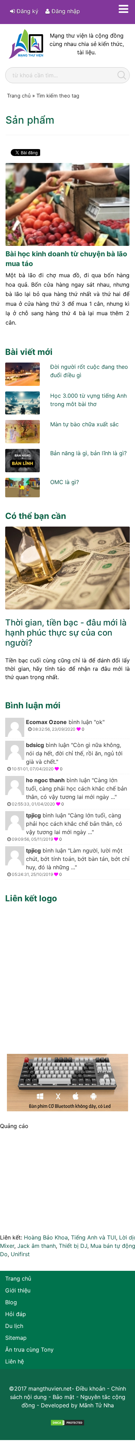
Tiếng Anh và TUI (93, 1237)
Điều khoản (90, 1388)
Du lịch (14, 1325)
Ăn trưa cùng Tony (29, 1349)
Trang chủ (18, 1278)
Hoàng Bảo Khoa (46, 1237)
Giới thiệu (17, 1290)
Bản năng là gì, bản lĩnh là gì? (88, 453)
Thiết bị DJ (73, 1245)
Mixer (7, 1245)
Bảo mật (63, 1396)
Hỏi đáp (15, 1314)
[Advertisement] (67, 977)
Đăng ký (26, 11)
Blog (11, 1302)
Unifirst (20, 1254)
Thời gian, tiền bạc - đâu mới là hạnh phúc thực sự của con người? (66, 632)
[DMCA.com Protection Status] (67, 1421)
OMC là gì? (64, 482)
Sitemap (16, 1337)
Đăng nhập (65, 11)
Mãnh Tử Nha (96, 1405)
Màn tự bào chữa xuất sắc (84, 424)
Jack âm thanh (36, 1245)
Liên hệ (14, 1361)
